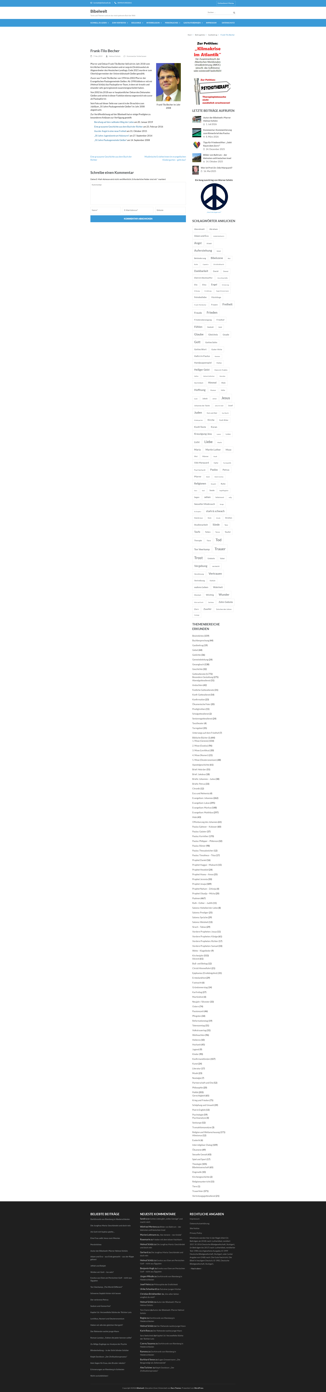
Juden (198, 412)
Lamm (219, 434)
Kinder (195, 1054)
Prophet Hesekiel (200, 869)
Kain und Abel (212, 413)
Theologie (196, 1164)
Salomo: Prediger (200, 912)
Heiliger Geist (202, 369)
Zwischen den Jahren (224, 609)
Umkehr (211, 558)
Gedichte (196, 655)
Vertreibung (199, 580)
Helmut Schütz (114, 56)
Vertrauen (215, 573)
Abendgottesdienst (201, 680)
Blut (229, 258)
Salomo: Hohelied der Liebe (205, 908)
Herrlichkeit (198, 383)
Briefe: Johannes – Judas (203, 779)
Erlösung (197, 291)
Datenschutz (228, 23)
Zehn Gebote (226, 601)
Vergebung (200, 565)
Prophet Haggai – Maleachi (205, 865)
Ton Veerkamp (202, 549)
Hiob (223, 383)
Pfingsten (196, 1016)
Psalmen (196, 898)
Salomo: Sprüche (200, 917)
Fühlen (198, 326)
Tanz (226, 525)
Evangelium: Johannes (202, 798)
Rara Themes (176, 1388)
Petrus (226, 469)
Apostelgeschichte (200, 764)
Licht (197, 442)
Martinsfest (197, 997)
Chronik (196, 788)
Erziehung (208, 291)
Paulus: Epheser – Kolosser (204, 826)
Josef (230, 405)
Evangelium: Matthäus (202, 812)
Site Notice (194, 1228)
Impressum (211, 23)
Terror (217, 532)
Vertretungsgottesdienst (203, 1196)
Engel (214, 284)
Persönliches (171, 23)
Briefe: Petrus (198, 783)
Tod (219, 540)
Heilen (219, 363)
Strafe (218, 518)
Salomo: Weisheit (200, 922)
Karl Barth (225, 413)
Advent (195, 958)
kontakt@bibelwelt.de (102, 3)
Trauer (220, 549)
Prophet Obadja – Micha (203, 893)
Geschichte (197, 669)
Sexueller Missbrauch (204, 504)
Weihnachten (198, 1035)
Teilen (207, 532)
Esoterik (196, 1140)
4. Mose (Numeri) (200, 755)
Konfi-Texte (200, 426)
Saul (203, 490)
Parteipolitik (227, 463)
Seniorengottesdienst (202, 718)
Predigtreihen (198, 709)
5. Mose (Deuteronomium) (204, 760)
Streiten (228, 518)
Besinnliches (198, 635)
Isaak (196, 399)
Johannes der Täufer (202, 405)
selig (230, 497)
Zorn (196, 609)
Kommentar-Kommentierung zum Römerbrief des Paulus (217, 132)
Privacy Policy (196, 1233)
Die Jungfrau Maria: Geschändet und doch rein (110, 1225)
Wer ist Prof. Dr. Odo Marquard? (216, 167)
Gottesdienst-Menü (225, 3)
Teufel (227, 532)
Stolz (209, 518)
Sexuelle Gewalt (199, 1154)
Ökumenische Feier (201, 704)
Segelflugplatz (223, 490)
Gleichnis (213, 334)
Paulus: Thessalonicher (202, 850)
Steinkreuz (198, 518)
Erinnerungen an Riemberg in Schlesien (107, 1369)
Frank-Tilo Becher (200, 305)
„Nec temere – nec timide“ (170, 1235)
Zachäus (211, 602)
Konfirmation (198, 699)
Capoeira (205, 264)
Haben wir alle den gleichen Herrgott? (106, 1325)
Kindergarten (198, 420)
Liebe (208, 442)
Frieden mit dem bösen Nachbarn (167, 1239)
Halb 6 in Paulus (202, 356)
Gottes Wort (200, 349)
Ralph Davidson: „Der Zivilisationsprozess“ (108, 1356)
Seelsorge (136, 23)
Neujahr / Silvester (201, 1001)
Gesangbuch (198, 664)
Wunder (224, 594)
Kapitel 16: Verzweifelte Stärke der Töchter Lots (111, 1312)
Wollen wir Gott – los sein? (102, 1272)
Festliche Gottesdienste (203, 690)
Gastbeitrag (197, 645)
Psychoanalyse (199, 1117)
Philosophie (197, 1087)
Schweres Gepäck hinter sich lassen (105, 1293)
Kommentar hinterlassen (136, 56)
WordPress (198, 1388)
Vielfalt (212, 581)
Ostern (195, 1006)
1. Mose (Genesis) (200, 741)
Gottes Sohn (211, 342)
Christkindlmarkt (218, 264)
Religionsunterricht (201, 1181)
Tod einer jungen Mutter (170, 1289)
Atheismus (197, 1135)
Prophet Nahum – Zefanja (204, 888)
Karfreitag (197, 992)
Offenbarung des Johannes (205, 822)
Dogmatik (197, 1172)
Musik (195, 1073)
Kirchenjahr (197, 955)
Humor (213, 390)
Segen (196, 497)
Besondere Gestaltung (202, 677)
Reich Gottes (219, 477)
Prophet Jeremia (200, 879)
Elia (195, 285)
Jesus (225, 398)
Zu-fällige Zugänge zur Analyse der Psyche (108, 1344)
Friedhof (220, 319)
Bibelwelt (98, 11)
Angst (198, 243)
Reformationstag (200, 1020)
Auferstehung (203, 250)
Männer (205, 456)
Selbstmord (219, 497)
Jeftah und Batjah (98, 1266)
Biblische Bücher (200, 737)
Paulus (214, 469)
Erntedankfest (199, 977)
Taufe (197, 531)
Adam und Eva (201, 235)
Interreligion (153, 23)
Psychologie (197, 1114)
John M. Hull (219, 406)
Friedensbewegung (203, 319)
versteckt (216, 566)
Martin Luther (213, 449)
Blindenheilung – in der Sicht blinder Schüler (109, 1350)
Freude (198, 312)
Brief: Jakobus (199, 774)
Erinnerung (225, 285)
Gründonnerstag (200, 987)
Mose (228, 449)
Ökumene (197, 1149)
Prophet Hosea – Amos (202, 874)
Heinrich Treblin (220, 370)
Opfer (216, 463)
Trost (198, 558)
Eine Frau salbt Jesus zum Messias (105, 1238)
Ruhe (223, 483)
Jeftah (214, 399)
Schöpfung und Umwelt (203, 1105)
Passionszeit (198, 1011)
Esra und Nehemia (200, 793)
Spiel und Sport (199, 1159)
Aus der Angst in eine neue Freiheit (110, 131)
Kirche (211, 419)
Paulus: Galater (199, 831)
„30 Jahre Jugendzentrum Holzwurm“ (111, 135)
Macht (219, 442)
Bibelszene (217, 258)
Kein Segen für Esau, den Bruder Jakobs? (107, 1363)
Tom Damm (145, 1310)
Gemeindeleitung (200, 659)
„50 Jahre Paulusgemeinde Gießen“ (110, 140)
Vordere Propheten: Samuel (205, 946)
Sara (195, 490)
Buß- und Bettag (200, 963)
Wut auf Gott (198, 602)
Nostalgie (196, 1078)
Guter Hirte (216, 349)
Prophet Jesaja (199, 884)
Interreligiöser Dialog (202, 1145)
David (215, 271)
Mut (196, 456)
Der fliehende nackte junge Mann (104, 1331)
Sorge (222, 504)
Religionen (200, 483)
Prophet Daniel (199, 860)
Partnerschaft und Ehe (202, 1082)
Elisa (204, 285)
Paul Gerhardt (199, 470)
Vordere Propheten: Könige (205, 936)
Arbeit (209, 243)
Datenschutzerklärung (199, 1223)
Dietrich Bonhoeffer (203, 278)
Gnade (226, 334)
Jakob (205, 398)
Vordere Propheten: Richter (205, 941)
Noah (215, 456)
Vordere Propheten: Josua (204, 931)
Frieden (212, 312)
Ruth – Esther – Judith (202, 903)
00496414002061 (125, 3)
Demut (225, 271)
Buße (196, 264)
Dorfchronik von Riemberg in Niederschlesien (110, 1219)
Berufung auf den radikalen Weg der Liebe (114, 122)
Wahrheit (218, 587)
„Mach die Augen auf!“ (214, 212)
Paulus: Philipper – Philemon (205, 841)
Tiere (209, 540)
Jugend (195, 1049)
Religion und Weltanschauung (206, 1132)
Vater (222, 558)
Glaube (198, 334)
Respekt (213, 484)
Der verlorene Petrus (99, 1300)
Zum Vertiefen (119, 23)
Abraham (213, 229)
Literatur (196, 1068)
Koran (214, 426)
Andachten (197, 685)
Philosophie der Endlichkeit (166, 1284)
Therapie (198, 540)
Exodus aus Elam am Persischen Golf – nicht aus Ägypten (111, 1279)
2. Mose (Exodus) (200, 745)
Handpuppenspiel (203, 362)
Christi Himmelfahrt (201, 968)
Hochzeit (196, 1044)
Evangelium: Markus (201, 807)
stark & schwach (215, 511)
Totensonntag (198, 1025)
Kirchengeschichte (201, 1177)
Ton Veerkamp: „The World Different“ (106, 1287)
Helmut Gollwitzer (209, 376)
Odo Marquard (201, 462)
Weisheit (197, 595)
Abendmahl (199, 229)
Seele (212, 490)
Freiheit (227, 304)
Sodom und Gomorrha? (100, 1306)
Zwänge (196, 615)
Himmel (212, 382)
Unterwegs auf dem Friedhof (205, 732)
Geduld (210, 327)
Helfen (196, 376)
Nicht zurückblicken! (99, 1376)
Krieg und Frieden (200, 1100)
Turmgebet (197, 728)
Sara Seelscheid (146, 1335)
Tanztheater (198, 723)
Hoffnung (200, 389)
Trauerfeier (197, 1191)
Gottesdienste (198, 674)
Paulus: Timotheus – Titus (204, 855)
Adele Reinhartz (218, 236)
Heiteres (196, 1040)
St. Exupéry (197, 511)
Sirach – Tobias (199, 927)
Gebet (195, 650)
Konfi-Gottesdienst (201, 694)
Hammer (217, 356)
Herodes (222, 376)
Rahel (208, 477)
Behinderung (200, 258)
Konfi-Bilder (223, 420)
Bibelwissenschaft (200, 1167)
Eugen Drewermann (222, 291)
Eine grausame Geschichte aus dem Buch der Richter (118, 126)
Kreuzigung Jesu (203, 433)
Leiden (228, 434)
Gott (197, 342)
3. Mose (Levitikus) (201, 750)
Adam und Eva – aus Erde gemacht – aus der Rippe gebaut (112, 1258)
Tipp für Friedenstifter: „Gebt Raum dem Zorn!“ (217, 144)
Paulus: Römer (199, 845)
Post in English (198, 1109)
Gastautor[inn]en (192, 23)
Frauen (214, 304)
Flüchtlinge (216, 297)
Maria (197, 449)
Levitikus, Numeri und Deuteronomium (107, 1318)
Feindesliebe (200, 297)
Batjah (219, 251)
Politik (195, 1092)
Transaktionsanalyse (201, 1127)
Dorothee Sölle (223, 278)
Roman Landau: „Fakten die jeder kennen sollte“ (111, 1338)
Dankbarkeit (201, 270)
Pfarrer (197, 476)
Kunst (195, 1063)
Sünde (216, 524)
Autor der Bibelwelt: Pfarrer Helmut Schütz (217, 119)
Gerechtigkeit (198, 1095)
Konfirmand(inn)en (201, 1059)
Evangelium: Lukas (201, 803)
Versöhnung (199, 574)
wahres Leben (201, 587)
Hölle (223, 390)
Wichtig (210, 594)
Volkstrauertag (199, 1030)
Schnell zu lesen (98, 23)
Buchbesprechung (200, 640)
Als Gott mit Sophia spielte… (102, 1232)
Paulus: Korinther (200, 836)
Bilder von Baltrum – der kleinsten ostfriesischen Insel (217, 157)
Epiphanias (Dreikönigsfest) (205, 973)
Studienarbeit (201, 525)
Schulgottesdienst (200, 713)
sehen (207, 497)
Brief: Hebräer (199, 769)
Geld (220, 327)
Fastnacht (197, 982)
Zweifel (207, 609)
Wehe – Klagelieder (201, 950)
